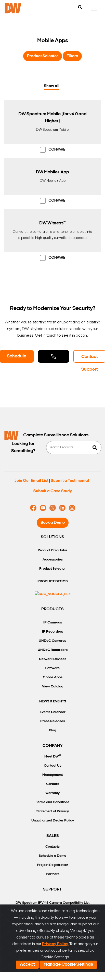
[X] (52, 508)
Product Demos (52, 581)
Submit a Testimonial (70, 481)
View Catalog (52, 686)
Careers (52, 784)
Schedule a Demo (52, 856)
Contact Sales (53, 356)
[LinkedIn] (62, 508)
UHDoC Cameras (52, 641)
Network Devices (52, 659)
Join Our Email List (31, 481)
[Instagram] (72, 508)
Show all (51, 86)
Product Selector (42, 56)
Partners (52, 874)
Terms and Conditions (52, 802)
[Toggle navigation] (94, 8)
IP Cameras (52, 622)
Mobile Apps (52, 677)
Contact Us (52, 766)
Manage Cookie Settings (68, 964)
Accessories (53, 560)
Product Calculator (52, 550)
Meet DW (52, 756)
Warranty (52, 793)
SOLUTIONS (52, 537)
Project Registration (52, 865)
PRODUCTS (52, 609)
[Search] (80, 7)
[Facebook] (33, 508)
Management (52, 775)
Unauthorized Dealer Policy (52, 820)
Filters (72, 56)
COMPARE (56, 150)
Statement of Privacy (52, 811)
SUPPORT (52, 889)
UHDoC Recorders (53, 650)
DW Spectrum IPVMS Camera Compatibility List (52, 903)
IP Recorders (52, 632)
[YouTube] (43, 508)
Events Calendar (52, 712)
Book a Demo (53, 523)
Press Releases (52, 721)
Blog (52, 730)
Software (52, 668)
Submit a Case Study (52, 491)
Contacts (52, 847)
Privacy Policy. (55, 944)
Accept (27, 964)
